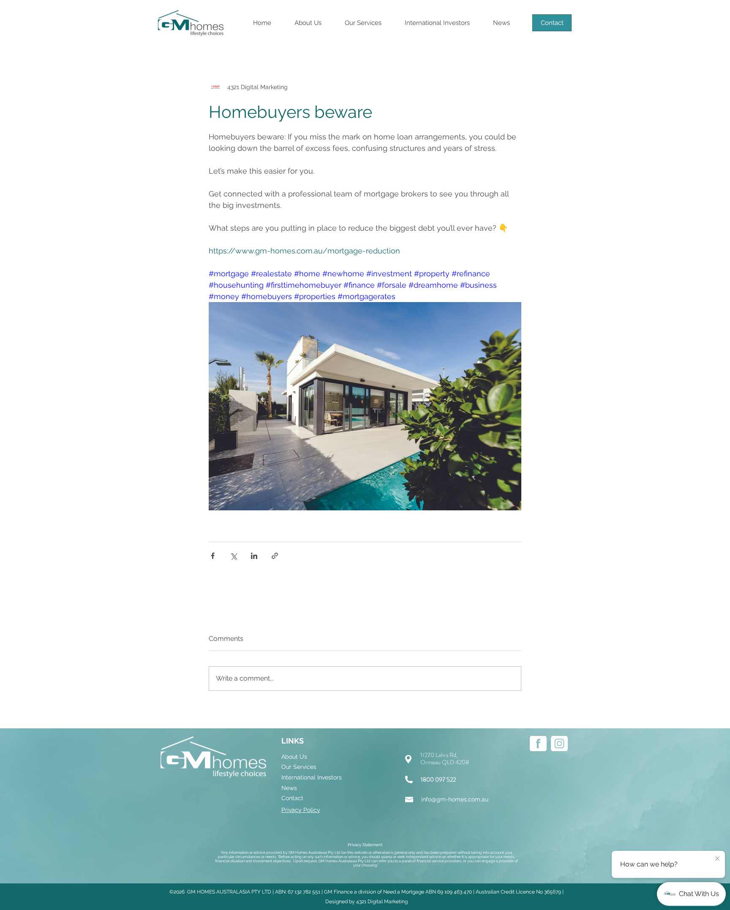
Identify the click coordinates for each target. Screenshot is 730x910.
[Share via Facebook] (213, 556)
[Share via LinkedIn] (254, 556)
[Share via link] (275, 556)
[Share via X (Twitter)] (233, 556)
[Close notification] (717, 859)
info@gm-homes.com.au (454, 799)
